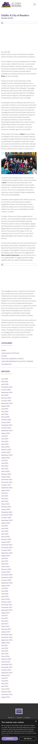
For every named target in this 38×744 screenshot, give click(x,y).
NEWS (3, 350)
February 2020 (6, 539)
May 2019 (4, 564)
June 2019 (4, 561)
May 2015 (4, 683)
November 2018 (6, 577)
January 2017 (5, 632)
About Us (11, 717)
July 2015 (4, 678)
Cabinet (19, 717)
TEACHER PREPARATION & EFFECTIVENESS (17, 361)
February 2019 (6, 569)
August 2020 (5, 523)
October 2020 (6, 517)
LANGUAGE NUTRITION (10, 353)
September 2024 (6, 403)
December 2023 (6, 425)
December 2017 (6, 604)
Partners (27, 717)
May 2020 (4, 531)
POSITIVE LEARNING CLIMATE (12, 358)
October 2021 (6, 485)
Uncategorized (6, 364)
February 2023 (6, 449)
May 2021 (4, 498)
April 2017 (4, 624)
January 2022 (5, 477)
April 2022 (4, 468)
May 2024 (4, 411)
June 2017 (4, 618)
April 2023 (4, 444)
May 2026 (4, 381)
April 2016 (4, 653)
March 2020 (5, 536)
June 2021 (4, 496)
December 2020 (6, 512)
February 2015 (6, 692)
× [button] (36, 721)
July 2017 (4, 615)
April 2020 (4, 534)
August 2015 (5, 675)
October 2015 (6, 670)
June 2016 (4, 648)
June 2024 (4, 409)
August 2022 (5, 458)
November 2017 (6, 607)
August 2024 (5, 406)
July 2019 (4, 558)
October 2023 (6, 428)
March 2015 (5, 689)
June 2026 (4, 379)
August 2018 (5, 585)
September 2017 (6, 610)
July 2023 (4, 436)
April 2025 (4, 395)
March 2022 (5, 471)
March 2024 (5, 417)
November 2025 (6, 387)
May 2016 (4, 651)
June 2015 (4, 681)
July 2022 (4, 460)
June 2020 (4, 528)
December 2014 (6, 694)
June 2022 (4, 463)
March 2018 (5, 599)
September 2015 (6, 672)
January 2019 (5, 572)
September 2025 (6, 392)
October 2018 (6, 580)
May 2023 (4, 441)
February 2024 (6, 419)
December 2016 (6, 634)
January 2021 (5, 509)
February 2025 (6, 398)
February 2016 (6, 659)
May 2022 (4, 466)
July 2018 (4, 588)
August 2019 (5, 555)
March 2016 (5, 656)
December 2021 (6, 479)
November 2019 (6, 547)
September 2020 (6, 520)
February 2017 (6, 629)
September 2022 (6, 455)
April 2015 (4, 686)
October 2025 (6, 390)
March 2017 (5, 626)
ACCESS (4, 356)
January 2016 (5, 662)
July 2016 (4, 645)
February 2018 (6, 602)
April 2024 (4, 414)
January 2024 (5, 422)
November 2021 (6, 482)
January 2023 (5, 452)
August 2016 (5, 643)
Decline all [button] (28, 738)
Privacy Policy (5, 735)
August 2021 (5, 490)
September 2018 (6, 583)
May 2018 (4, 594)
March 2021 (5, 504)
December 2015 (6, 664)
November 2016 (6, 637)
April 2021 (4, 501)
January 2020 (5, 542)
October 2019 (6, 550)
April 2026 (4, 384)
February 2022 (6, 474)
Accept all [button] (9, 738)
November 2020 (6, 515)
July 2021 (4, 493)
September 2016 (6, 640)
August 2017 (5, 613)
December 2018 (6, 575)
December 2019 (6, 545)
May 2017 (4, 621)
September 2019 (6, 553)
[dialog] (19, 731)
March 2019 (5, 566)
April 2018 (4, 596)
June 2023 (4, 439)
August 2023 (5, 433)
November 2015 (6, 667)
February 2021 (6, 507)
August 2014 (5, 697)
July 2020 (4, 526)
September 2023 (6, 430)
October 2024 (6, 400)
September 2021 (6, 487)
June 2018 (4, 591)
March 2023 (5, 447)
